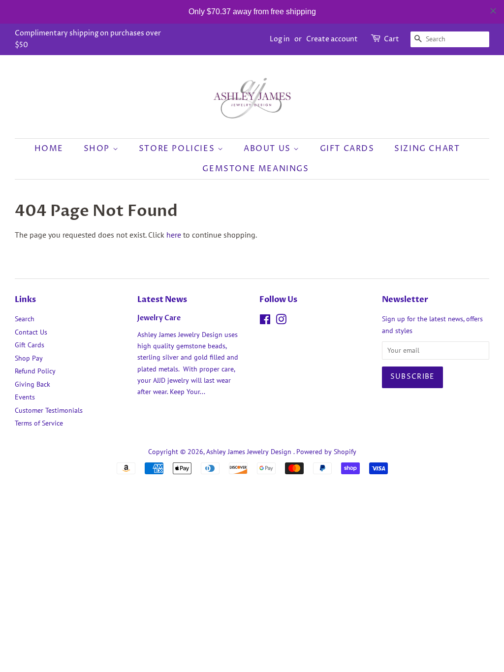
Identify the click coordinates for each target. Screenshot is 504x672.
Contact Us (31, 332)
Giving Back (32, 384)
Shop (98, 148)
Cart (391, 39)
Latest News (162, 299)
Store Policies (178, 148)
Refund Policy (35, 371)
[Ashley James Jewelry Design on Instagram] (281, 321)
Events (25, 397)
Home (48, 148)
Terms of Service (39, 423)
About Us (268, 148)
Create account (332, 39)
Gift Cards (347, 148)
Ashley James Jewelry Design (249, 451)
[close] (493, 11)
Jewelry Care (159, 318)
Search (24, 318)
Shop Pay (29, 358)
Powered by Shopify (326, 451)
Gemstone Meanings (255, 168)
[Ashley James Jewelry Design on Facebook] (265, 321)
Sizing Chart (427, 148)
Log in (280, 39)
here (173, 235)
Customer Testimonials (49, 410)
